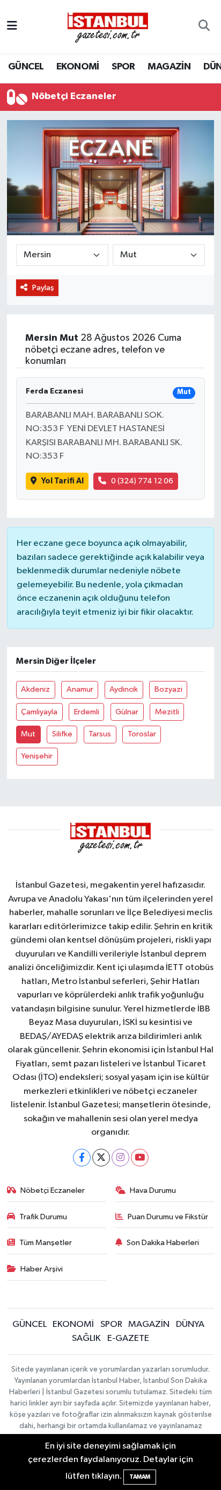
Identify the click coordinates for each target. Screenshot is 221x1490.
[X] (101, 1157)
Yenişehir (37, 756)
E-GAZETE (128, 1338)
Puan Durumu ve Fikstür (168, 1217)
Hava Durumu (153, 1190)
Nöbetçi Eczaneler (52, 1190)
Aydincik (123, 689)
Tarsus (100, 734)
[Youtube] (140, 1157)
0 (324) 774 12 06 (142, 481)
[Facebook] (82, 1157)
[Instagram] (120, 1157)
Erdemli (86, 712)
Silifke (62, 734)
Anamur (80, 689)
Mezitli (167, 712)
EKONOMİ (77, 67)
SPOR (123, 67)
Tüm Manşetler (45, 1243)
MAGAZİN (169, 67)
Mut (28, 734)
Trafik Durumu (43, 1217)
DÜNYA (190, 1324)
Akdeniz (35, 689)
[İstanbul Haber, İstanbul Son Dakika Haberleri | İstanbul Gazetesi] (108, 27)
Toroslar (142, 734)
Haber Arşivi (41, 1269)
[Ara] (204, 27)
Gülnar (126, 712)
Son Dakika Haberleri (163, 1243)
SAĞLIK (86, 1338)
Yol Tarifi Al (62, 481)
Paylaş (43, 288)
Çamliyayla (39, 712)
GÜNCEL (25, 67)
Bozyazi (168, 689)
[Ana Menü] (12, 26)
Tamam (139, 1477)
